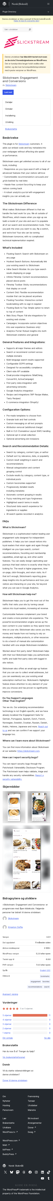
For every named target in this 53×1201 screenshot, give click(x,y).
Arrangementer (35, 1123)
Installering (10, 115)
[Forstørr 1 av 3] (22, 794)
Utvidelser (32, 1105)
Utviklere (7, 1127)
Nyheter (6, 1101)
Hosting (6, 1105)
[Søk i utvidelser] (29, 29)
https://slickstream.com (28, 751)
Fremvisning (33, 1096)
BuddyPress (10, 1154)
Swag (32, 1132)
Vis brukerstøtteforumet (14, 1057)
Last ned (8, 92)
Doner (32, 1127)
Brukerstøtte (11, 129)
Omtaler (9, 109)
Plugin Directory (9, 12)
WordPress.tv (10, 1132)
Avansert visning (10, 994)
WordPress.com (11, 1140)
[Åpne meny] (49, 4)
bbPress (8, 1149)
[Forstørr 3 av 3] (47, 828)
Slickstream (11, 85)
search (46, 987)
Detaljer (8, 102)
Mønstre (32, 1110)
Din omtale (8, 1038)
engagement (36, 981)
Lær (4, 1118)
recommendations (35, 987)
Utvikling (9, 122)
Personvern (8, 1110)
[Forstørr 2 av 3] (47, 794)
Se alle (47, 1038)
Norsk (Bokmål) (16, 1165)
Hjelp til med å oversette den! (26, 21)
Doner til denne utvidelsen (15, 1080)
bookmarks (45, 976)
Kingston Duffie (15, 927)
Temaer (31, 1101)
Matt (6, 1145)
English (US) (45, 970)
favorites (46, 981)
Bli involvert (33, 1118)
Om (4, 1096)
